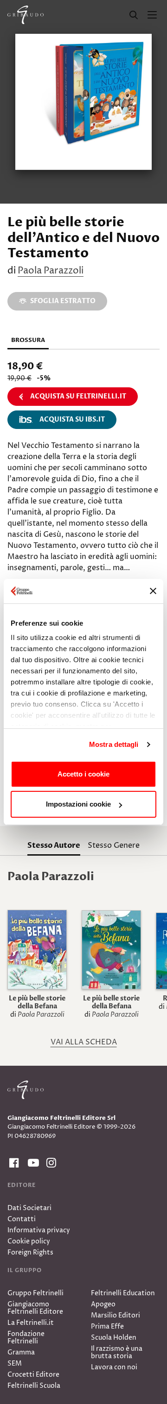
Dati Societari (29, 1208)
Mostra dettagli (114, 744)
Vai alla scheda (84, 1042)
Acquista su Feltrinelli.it (78, 396)
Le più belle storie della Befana (37, 1002)
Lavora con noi (114, 1367)
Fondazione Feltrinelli (26, 1337)
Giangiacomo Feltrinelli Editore (35, 1308)
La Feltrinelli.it (30, 1322)
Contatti (21, 1219)
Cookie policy (28, 1241)
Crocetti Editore (33, 1374)
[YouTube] (31, 1163)
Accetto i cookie (83, 774)
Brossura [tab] (28, 340)
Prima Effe (107, 1326)
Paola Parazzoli (51, 271)
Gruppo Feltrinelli (35, 1293)
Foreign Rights (30, 1252)
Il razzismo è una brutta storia (116, 1352)
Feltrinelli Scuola (33, 1385)
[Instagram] (50, 1163)
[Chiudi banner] (153, 591)
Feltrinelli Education (123, 1293)
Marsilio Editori (115, 1315)
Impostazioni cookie (78, 804)
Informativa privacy (38, 1230)
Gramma (21, 1352)
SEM (14, 1363)
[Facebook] (13, 1163)
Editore (21, 1185)
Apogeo (103, 1304)
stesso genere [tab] (114, 845)
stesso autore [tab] (53, 845)
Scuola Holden (113, 1337)
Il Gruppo (24, 1270)
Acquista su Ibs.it (72, 419)
